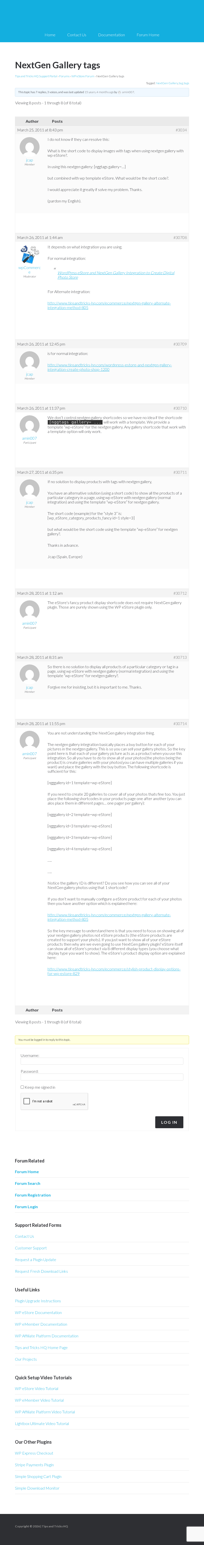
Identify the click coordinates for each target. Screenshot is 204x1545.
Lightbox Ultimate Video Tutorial (42, 1423)
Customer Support (31, 1247)
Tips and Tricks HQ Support (102, 15)
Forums (64, 76)
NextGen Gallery (167, 83)
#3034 (181, 130)
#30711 (180, 472)
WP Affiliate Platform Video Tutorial (45, 1411)
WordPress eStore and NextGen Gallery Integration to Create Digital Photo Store (115, 274)
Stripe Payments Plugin (34, 1464)
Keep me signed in (40, 1087)
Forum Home (27, 1171)
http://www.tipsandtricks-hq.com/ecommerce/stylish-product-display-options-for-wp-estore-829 (114, 971)
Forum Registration (33, 1195)
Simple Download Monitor (37, 1488)
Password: (30, 1071)
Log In (169, 1122)
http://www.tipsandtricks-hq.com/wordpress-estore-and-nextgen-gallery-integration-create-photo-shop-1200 (110, 367)
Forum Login (26, 1206)
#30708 (180, 237)
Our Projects (26, 1359)
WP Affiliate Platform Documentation (46, 1335)
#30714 (180, 723)
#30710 (180, 408)
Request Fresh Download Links (41, 1271)
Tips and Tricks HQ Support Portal (36, 76)
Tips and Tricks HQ (55, 1526)
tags (186, 83)
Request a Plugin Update (35, 1259)
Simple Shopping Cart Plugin (38, 1476)
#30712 (180, 593)
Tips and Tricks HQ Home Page (41, 1347)
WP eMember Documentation (41, 1324)
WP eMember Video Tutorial (39, 1400)
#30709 (180, 344)
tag (181, 83)
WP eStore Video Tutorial (36, 1388)
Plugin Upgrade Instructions (38, 1300)
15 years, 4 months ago (99, 92)
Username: (30, 1055)
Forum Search (27, 1183)
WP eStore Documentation (38, 1312)
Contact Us (24, 1236)
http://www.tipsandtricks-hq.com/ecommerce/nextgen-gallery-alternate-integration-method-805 (109, 305)
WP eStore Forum (82, 76)
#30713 (180, 657)
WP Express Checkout (34, 1453)
